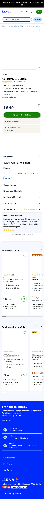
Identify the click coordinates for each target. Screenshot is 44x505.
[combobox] (19, 19)
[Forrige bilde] (39, 31)
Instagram (7, 493)
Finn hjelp (5, 420)
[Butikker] (27, 11)
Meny (39, 19)
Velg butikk (9, 130)
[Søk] (4, 19)
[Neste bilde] (39, 66)
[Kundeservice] (22, 11)
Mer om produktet (9, 97)
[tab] (39, 37)
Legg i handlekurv (23, 115)
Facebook (18, 493)
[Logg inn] (32, 11)
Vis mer (7, 178)
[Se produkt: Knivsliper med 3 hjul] (15, 360)
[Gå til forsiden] (7, 11)
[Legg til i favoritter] (38, 105)
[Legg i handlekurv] (23, 299)
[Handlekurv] (39, 12)
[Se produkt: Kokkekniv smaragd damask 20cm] (15, 283)
